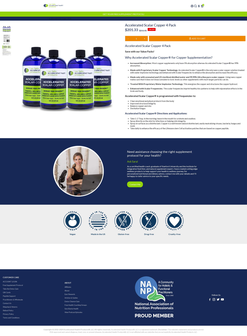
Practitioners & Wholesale (13, 300)
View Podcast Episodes (73, 312)
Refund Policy (8, 310)
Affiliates (68, 287)
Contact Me (135, 184)
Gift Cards (7, 292)
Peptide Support (9, 296)
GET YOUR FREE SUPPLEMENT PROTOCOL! (123, 14)
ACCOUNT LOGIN (10, 282)
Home (44, 19)
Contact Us (7, 303)
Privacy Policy (8, 314)
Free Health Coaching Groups (76, 305)
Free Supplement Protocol (13, 285)
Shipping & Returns (10, 307)
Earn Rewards (70, 294)
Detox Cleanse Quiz (72, 301)
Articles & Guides (71, 298)
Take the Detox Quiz (10, 289)
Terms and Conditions (11, 318)
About (67, 291)
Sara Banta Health (71, 309)
